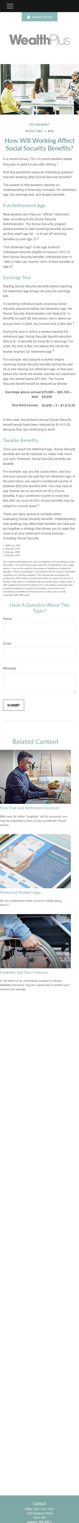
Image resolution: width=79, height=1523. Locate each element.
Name (7, 618)
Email (7, 643)
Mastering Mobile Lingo (20, 893)
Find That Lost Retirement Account (30, 808)
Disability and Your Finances (24, 973)
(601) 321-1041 (44, 1509)
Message (9, 668)
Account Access (42, 17)
